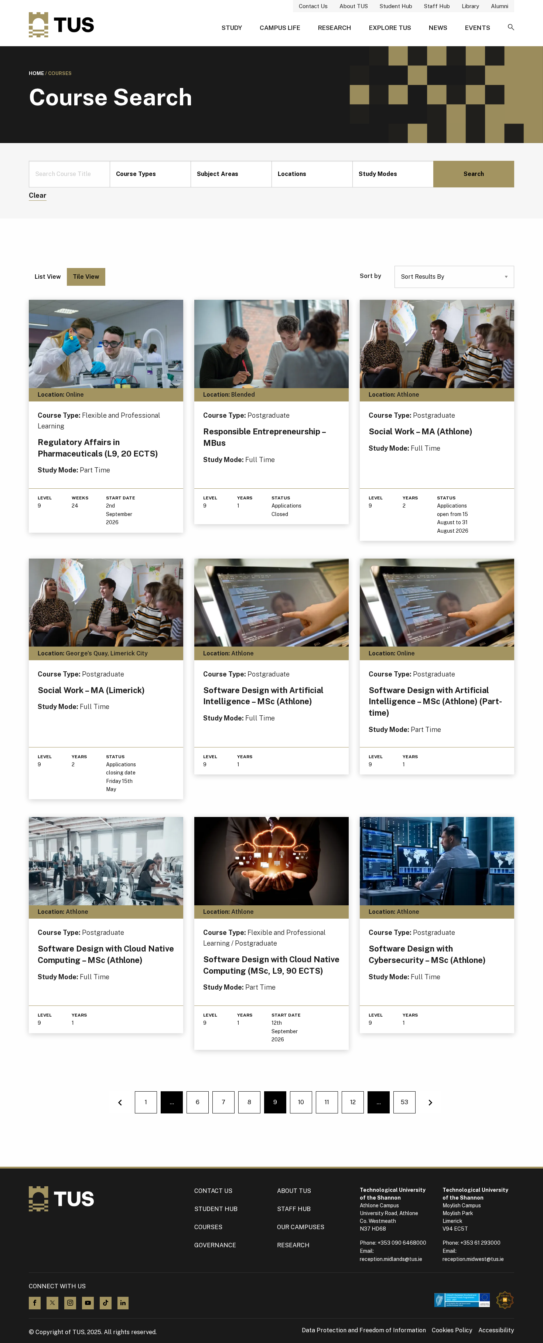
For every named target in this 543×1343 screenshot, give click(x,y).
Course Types (136, 173)
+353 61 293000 (480, 1243)
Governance (215, 1245)
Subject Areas (217, 173)
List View (48, 276)
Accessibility (496, 1330)
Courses (208, 1227)
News (438, 27)
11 (327, 1102)
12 (353, 1102)
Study (232, 27)
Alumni (499, 6)
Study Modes (378, 173)
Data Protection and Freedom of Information (364, 1330)
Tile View (86, 276)
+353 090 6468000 (402, 1243)
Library (470, 6)
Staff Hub (437, 6)
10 (301, 1102)
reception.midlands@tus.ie (391, 1259)
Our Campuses (300, 1227)
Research (334, 27)
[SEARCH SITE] (511, 27)
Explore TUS (390, 27)
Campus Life (280, 27)
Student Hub (396, 6)
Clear (38, 195)
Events (477, 27)
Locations (292, 173)
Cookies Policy (452, 1330)
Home (36, 73)
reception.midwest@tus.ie (473, 1259)
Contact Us (313, 6)
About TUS (353, 6)
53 (404, 1102)
